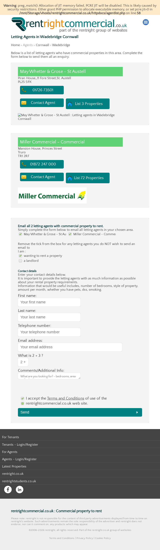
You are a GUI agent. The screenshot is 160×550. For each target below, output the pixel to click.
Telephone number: (34, 326)
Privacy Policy (84, 538)
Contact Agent (43, 103)
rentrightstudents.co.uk (19, 481)
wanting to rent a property (43, 256)
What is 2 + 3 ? (30, 355)
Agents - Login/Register (19, 459)
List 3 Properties (88, 104)
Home (15, 45)
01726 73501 (42, 90)
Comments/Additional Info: (41, 370)
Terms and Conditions (65, 398)
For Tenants (10, 437)
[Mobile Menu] (146, 22)
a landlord (31, 261)
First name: (27, 296)
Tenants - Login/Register (20, 445)
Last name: (27, 311)
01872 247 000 (43, 164)
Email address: (30, 340)
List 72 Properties (88, 178)
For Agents (9, 452)
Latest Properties (14, 466)
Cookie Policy (103, 538)
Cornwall (42, 45)
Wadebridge (61, 45)
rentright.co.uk (13, 474)
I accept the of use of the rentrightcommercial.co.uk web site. (66, 401)
